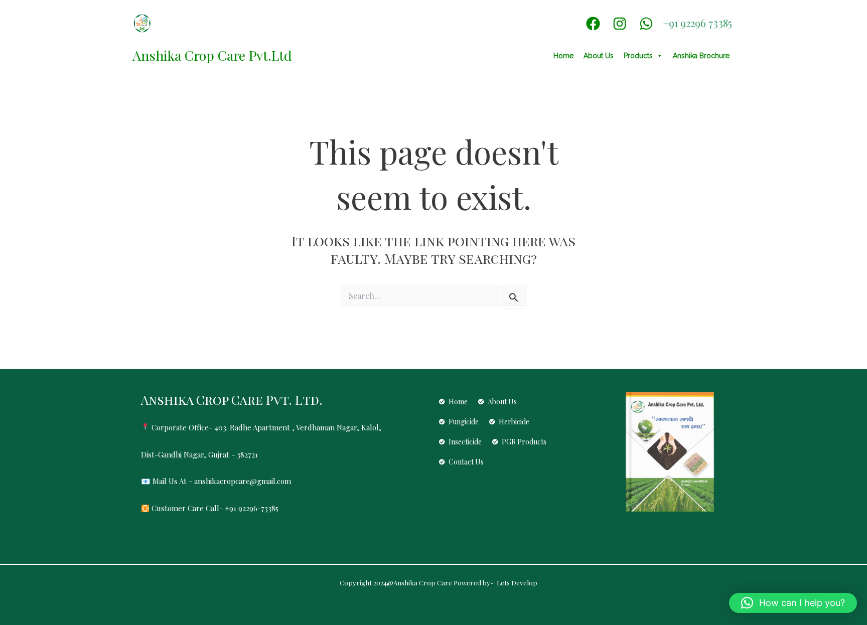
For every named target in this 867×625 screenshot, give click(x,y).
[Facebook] (593, 24)
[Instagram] (620, 24)
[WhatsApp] (646, 24)
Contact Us (466, 461)
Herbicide (514, 421)
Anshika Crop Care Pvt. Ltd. (232, 399)
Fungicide (464, 421)
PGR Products (524, 441)
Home (563, 56)
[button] (793, 603)
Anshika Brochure (701, 56)
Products (638, 56)
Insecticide (465, 441)
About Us (599, 56)
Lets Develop (516, 582)
